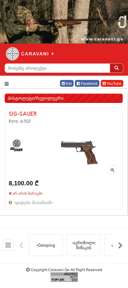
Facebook (89, 83)
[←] (21, 245)
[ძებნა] (116, 68)
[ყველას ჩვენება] (8, 245)
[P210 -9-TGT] (63, 158)
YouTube (113, 83)
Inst (68, 83)
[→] (121, 245)
